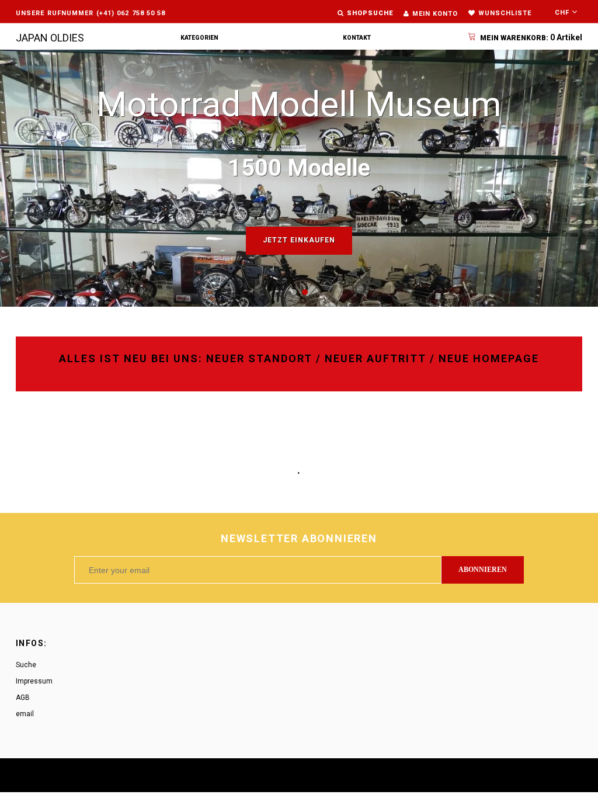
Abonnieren (482, 569)
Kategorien (199, 37)
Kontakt (357, 37)
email (25, 714)
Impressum (34, 681)
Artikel (531, 37)
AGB (23, 697)
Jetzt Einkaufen (299, 240)
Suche (26, 665)
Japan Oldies (50, 38)
